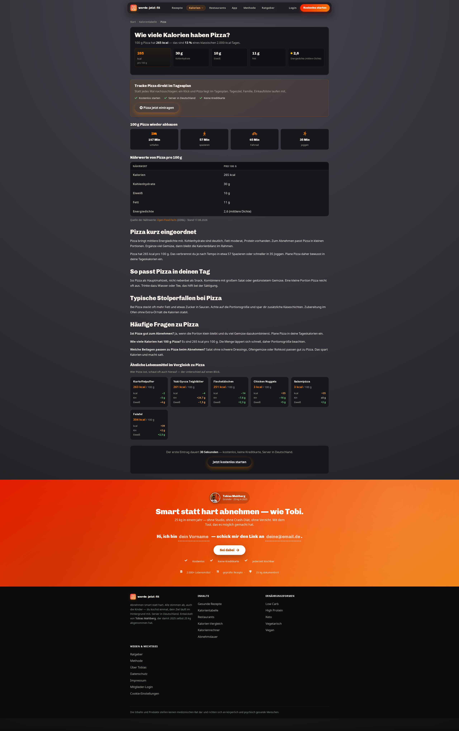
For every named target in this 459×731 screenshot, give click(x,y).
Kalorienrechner (209, 630)
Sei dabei (227, 550)
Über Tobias (138, 667)
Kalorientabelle (148, 21)
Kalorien (194, 8)
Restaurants (217, 8)
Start (133, 21)
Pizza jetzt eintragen (158, 108)
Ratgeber (268, 8)
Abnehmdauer (208, 637)
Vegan (270, 630)
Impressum (138, 680)
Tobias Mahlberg (145, 618)
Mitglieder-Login (141, 687)
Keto (269, 617)
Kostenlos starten (314, 7)
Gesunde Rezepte (210, 604)
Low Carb (272, 604)
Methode (249, 8)
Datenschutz (138, 674)
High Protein (274, 610)
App (234, 8)
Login (293, 8)
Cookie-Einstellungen (144, 693)
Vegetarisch (274, 623)
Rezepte (177, 8)
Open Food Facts (167, 220)
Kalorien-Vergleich (210, 623)
